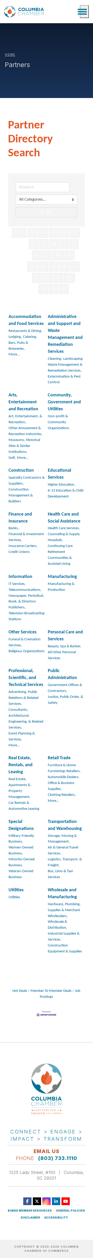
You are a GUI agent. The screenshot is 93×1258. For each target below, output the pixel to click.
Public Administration (62, 674)
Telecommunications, (25, 590)
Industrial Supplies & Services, (64, 937)
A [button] (32, 233)
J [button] (74, 244)
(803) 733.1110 (57, 1158)
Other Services (22, 632)
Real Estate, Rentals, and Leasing (21, 765)
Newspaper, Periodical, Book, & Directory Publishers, (26, 602)
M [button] (58, 255)
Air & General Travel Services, (63, 850)
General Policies (70, 1210)
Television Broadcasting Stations (26, 616)
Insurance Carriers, (23, 546)
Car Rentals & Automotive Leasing (24, 806)
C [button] (53, 233)
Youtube (65, 1201)
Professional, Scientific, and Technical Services (26, 677)
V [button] (58, 278)
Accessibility (56, 1217)
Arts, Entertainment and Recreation (23, 402)
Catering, (30, 337)
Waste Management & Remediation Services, (65, 368)
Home (10, 54)
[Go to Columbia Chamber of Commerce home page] (24, 12)
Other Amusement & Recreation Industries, (25, 431)
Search (73, 11)
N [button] (69, 255)
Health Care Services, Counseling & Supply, (64, 531)
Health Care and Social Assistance (64, 518)
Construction (21, 470)
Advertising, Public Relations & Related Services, (23, 698)
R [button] (64, 267)
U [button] (47, 278)
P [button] (43, 267)
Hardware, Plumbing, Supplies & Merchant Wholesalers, (64, 910)
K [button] (37, 255)
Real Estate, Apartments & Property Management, (19, 788)
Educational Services (59, 474)
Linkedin (56, 1201)
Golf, (12, 458)
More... (14, 354)
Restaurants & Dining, (25, 331)
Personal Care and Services (65, 636)
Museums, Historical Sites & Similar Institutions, (24, 446)
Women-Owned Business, (21, 850)
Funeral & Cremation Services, (25, 642)
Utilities (16, 890)
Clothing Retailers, (62, 795)
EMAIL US (46, 1151)
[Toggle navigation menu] (84, 11)
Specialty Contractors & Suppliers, (27, 481)
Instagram (46, 1201)
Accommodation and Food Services (26, 320)
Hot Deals (19, 991)
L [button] (47, 255)
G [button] (43, 244)
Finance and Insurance (20, 518)
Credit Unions (19, 552)
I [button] (65, 244)
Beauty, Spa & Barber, (64, 646)
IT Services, (17, 584)
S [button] (75, 267)
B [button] (43, 233)
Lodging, (15, 337)
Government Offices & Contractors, (65, 688)
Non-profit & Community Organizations (58, 422)
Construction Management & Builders (21, 495)
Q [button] (54, 267)
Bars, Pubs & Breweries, (18, 346)
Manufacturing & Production (61, 587)
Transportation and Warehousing (65, 825)
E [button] (75, 233)
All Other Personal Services (62, 655)
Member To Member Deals (51, 991)
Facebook (27, 1201)
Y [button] (53, 289)
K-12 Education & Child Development (65, 494)
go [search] (49, 212)
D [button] (64, 233)
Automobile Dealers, (63, 777)
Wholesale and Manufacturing (62, 894)
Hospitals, (55, 540)
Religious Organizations (26, 651)
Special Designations (21, 825)
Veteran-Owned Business (21, 874)
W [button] (69, 278)
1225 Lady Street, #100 (32, 1172)
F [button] (33, 244)
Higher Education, (61, 485)
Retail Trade (59, 758)
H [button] (54, 244)
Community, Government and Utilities (64, 402)
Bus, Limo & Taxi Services (60, 874)
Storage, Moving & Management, (62, 839)
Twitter (37, 1201)
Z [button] (64, 289)
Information (20, 576)
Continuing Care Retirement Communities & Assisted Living (60, 555)
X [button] (43, 289)
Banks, (14, 528)
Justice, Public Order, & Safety (65, 700)
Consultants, (18, 710)
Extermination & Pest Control (64, 380)
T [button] (36, 278)
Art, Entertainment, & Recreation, (25, 419)
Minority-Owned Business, (22, 862)
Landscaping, (73, 359)
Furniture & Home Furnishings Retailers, (64, 768)
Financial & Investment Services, (26, 537)
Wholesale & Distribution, (57, 925)
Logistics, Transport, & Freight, (65, 862)
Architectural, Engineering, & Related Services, (26, 722)
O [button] (32, 267)
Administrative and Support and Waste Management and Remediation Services (65, 334)
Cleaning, (55, 359)
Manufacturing (62, 576)
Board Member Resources (30, 1210)
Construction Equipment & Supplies (65, 948)
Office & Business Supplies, (61, 786)
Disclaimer (30, 1217)
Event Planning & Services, (22, 736)
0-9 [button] (19, 233)
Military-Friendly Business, (21, 839)
